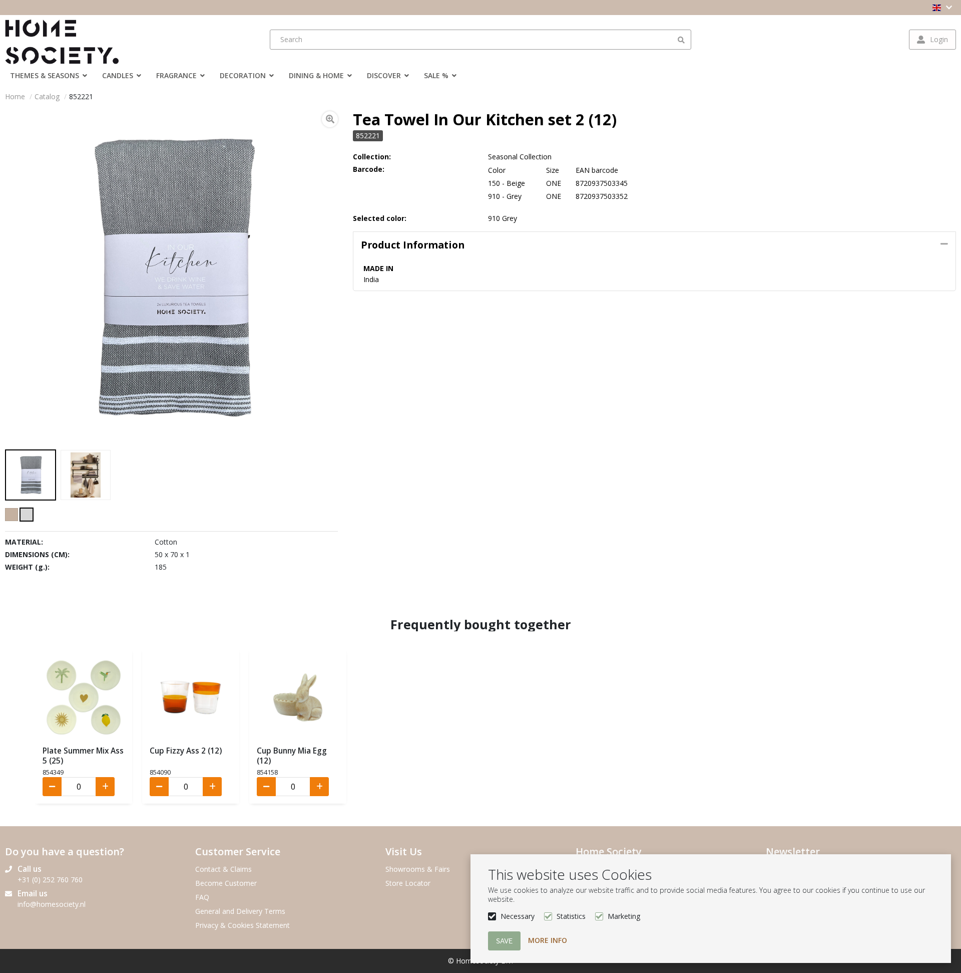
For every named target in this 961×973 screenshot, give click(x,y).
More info (547, 940)
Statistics (571, 916)
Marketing (624, 916)
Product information (412, 245)
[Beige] (11, 514)
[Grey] (26, 514)
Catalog (47, 96)
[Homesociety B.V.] (67, 39)
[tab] (654, 245)
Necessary (518, 916)
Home (15, 96)
